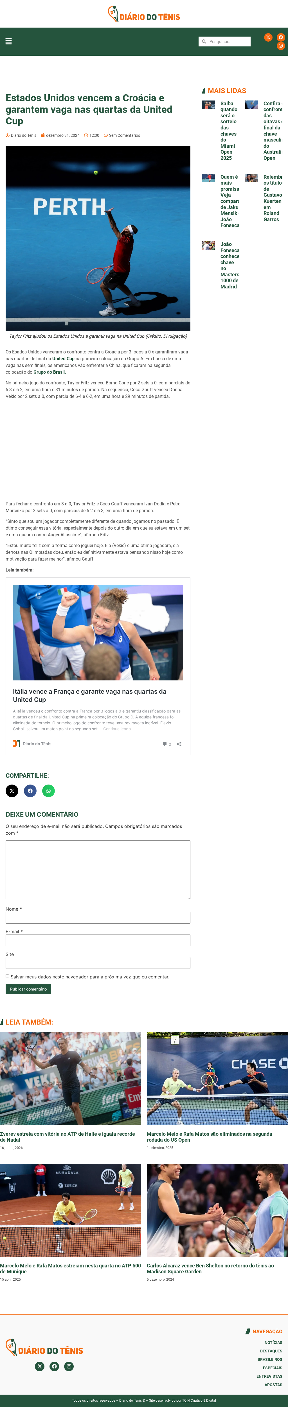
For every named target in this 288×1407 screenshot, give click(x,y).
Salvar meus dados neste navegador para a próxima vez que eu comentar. (90, 976)
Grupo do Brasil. (49, 372)
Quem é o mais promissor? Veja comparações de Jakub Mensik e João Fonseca (235, 201)
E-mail (14, 931)
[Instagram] (281, 46)
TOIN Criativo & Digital (199, 1400)
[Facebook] (281, 37)
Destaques (271, 1351)
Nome (14, 909)
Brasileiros (270, 1359)
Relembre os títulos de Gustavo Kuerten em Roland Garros (275, 198)
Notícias (273, 1342)
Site (10, 954)
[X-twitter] (268, 37)
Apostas (273, 1385)
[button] (8, 41)
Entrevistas (269, 1376)
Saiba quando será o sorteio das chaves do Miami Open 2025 (228, 130)
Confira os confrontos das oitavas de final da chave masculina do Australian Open (276, 130)
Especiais (272, 1368)
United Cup (63, 358)
